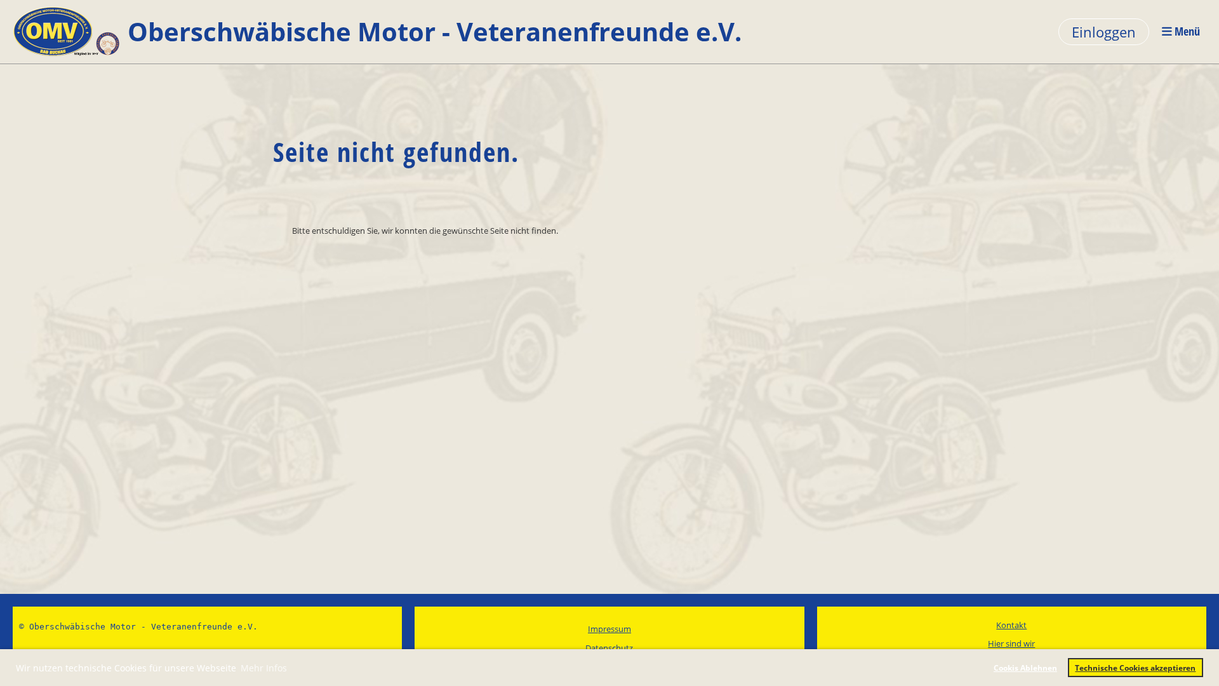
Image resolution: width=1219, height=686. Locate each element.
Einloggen (1104, 31)
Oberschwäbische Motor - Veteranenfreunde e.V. (435, 31)
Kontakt (1011, 625)
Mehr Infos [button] (264, 668)
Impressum (609, 629)
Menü (1186, 31)
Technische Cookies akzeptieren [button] (1135, 667)
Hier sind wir (1011, 643)
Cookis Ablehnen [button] (1025, 667)
